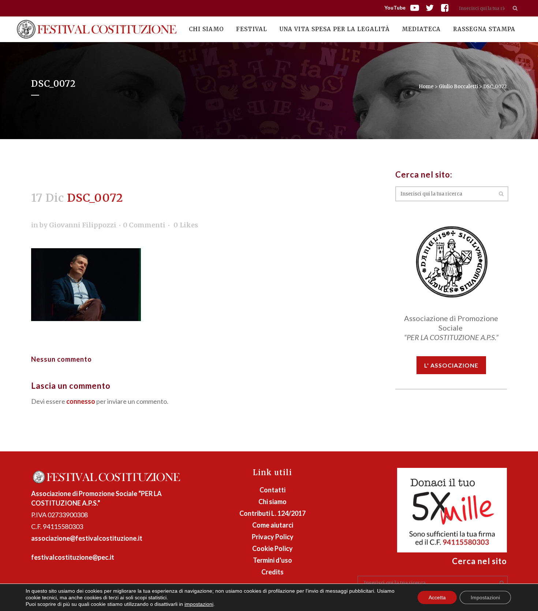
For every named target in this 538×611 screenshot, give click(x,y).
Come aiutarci (272, 525)
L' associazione (451, 365)
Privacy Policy (273, 537)
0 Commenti (144, 225)
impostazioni (198, 604)
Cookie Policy (272, 548)
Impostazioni (485, 597)
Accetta (437, 597)
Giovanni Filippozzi (82, 225)
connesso (80, 401)
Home (426, 86)
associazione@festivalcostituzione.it (86, 538)
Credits (272, 572)
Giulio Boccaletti (458, 86)
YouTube (395, 7)
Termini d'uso (272, 560)
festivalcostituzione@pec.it (72, 557)
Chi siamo (272, 502)
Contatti (272, 490)
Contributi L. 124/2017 (272, 513)
